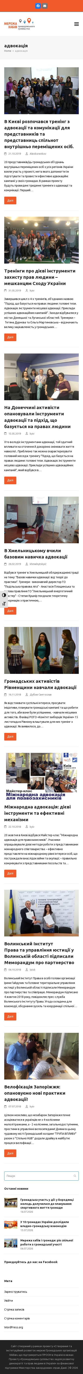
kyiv (32, 290)
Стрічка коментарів (17, 1318)
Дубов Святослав (41, 694)
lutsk (32, 969)
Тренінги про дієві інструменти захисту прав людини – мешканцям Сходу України (40, 277)
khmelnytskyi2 (38, 563)
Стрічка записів (14, 1309)
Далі (10, 200)
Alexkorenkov (38, 153)
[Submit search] (75, 1176)
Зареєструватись (15, 1291)
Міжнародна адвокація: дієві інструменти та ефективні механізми (37, 813)
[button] (76, 24)
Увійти (8, 1300)
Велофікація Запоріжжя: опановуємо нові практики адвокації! (34, 1093)
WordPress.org (13, 1327)
